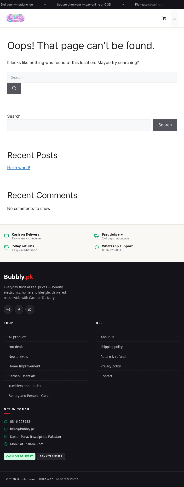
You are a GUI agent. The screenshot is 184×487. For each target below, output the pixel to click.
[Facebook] (19, 309)
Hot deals (16, 347)
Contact (106, 376)
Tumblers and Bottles (25, 386)
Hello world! (18, 167)
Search (14, 116)
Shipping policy (112, 347)
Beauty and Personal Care (29, 396)
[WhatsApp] (29, 309)
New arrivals (18, 356)
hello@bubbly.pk (22, 429)
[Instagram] (8, 309)
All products (17, 337)
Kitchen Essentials (22, 376)
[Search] (14, 88)
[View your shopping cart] (164, 18)
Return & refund (113, 356)
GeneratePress (67, 479)
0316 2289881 (21, 421)
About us (107, 337)
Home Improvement (24, 366)
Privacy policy (111, 366)
